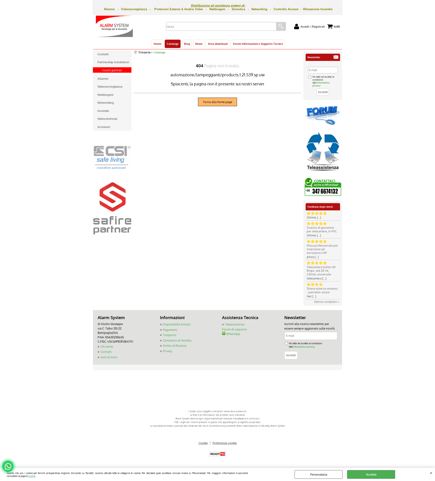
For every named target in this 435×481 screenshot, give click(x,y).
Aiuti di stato (109, 357)
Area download (217, 44)
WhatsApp (232, 334)
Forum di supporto (234, 329)
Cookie (31, 475)
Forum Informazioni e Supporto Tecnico (258, 44)
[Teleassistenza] (323, 172)
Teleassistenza (234, 324)
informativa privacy (304, 346)
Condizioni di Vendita (177, 340)
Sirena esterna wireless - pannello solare (322, 290)
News (199, 44)
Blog (187, 44)
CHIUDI (431, 472)
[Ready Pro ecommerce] (217, 454)
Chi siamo (107, 346)
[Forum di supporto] (323, 125)
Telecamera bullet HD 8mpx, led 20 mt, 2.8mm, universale (321, 270)
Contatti (106, 352)
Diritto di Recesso (175, 345)
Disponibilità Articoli (176, 324)
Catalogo (173, 44)
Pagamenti (170, 330)
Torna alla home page (217, 102)
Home (157, 44)
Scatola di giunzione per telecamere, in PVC (322, 229)
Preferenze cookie (225, 443)
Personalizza (318, 474)
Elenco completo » (326, 301)
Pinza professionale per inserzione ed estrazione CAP (322, 249)
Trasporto (169, 335)
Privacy (167, 351)
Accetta (371, 474)
